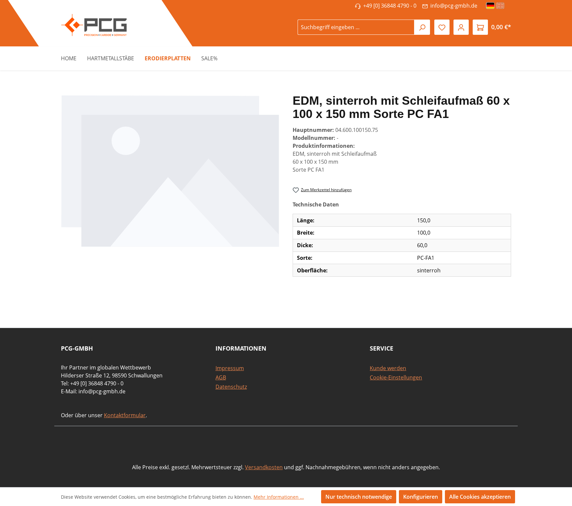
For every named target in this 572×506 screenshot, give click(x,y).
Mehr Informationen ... (279, 497)
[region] (170, 171)
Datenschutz (231, 386)
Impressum (229, 368)
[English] (500, 6)
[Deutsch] (490, 6)
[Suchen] (422, 27)
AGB (220, 377)
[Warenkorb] (480, 27)
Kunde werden (388, 368)
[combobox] (356, 27)
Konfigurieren (420, 496)
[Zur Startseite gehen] (90, 25)
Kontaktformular (125, 415)
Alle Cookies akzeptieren (480, 496)
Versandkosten (264, 467)
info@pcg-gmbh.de (452, 5)
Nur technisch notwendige (358, 496)
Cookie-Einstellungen (396, 377)
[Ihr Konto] (461, 27)
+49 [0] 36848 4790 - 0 (388, 5)
